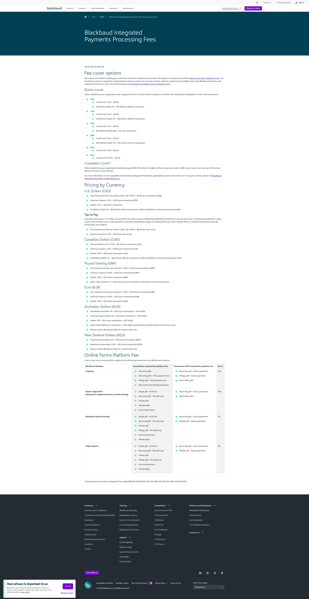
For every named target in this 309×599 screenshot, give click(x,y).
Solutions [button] (82, 8)
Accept (68, 586)
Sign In (301, 2)
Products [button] (69, 8)
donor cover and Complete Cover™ (204, 78)
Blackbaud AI (128, 8)
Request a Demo (253, 8)
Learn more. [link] (25, 592)
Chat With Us (92, 573)
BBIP (102, 17)
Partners (266, 2)
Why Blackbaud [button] (97, 8)
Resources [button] (113, 8)
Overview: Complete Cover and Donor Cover (150, 84)
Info (93, 17)
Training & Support (284, 2)
